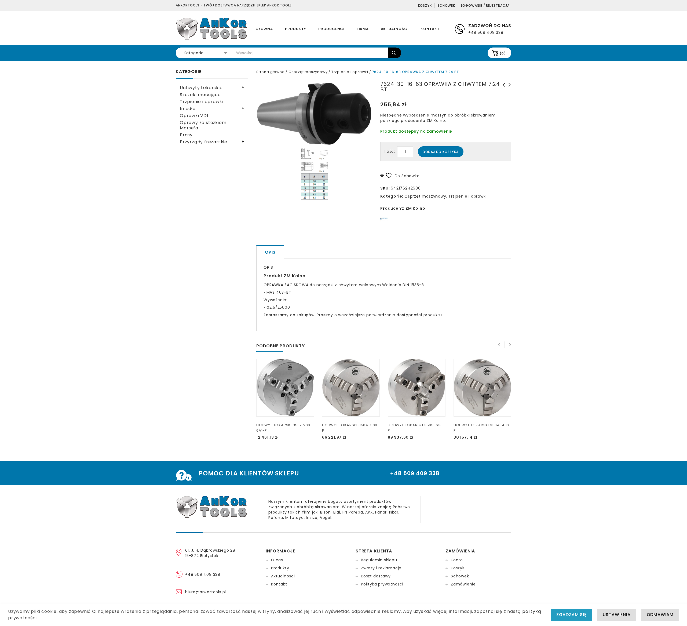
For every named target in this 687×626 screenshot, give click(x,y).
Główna (264, 28)
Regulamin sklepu (379, 560)
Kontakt (430, 28)
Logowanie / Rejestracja (485, 5)
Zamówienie (463, 584)
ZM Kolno (415, 208)
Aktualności (395, 28)
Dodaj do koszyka (441, 152)
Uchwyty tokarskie (201, 88)
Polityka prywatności (382, 584)
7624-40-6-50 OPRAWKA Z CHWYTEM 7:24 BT (502, 90)
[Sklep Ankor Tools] (212, 28)
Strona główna (270, 71)
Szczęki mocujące (200, 95)
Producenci (331, 28)
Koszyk (425, 5)
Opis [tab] (270, 252)
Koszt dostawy (375, 576)
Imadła (188, 108)
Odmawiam (660, 615)
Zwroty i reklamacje (381, 568)
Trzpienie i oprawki (349, 71)
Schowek (446, 5)
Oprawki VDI (194, 115)
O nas (277, 560)
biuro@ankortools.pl (205, 592)
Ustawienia (617, 615)
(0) (503, 53)
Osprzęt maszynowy (308, 71)
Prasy (186, 135)
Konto (457, 560)
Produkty (295, 28)
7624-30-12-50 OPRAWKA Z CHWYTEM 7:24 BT (508, 90)
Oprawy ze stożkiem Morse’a (203, 125)
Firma (363, 28)
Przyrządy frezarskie (203, 142)
